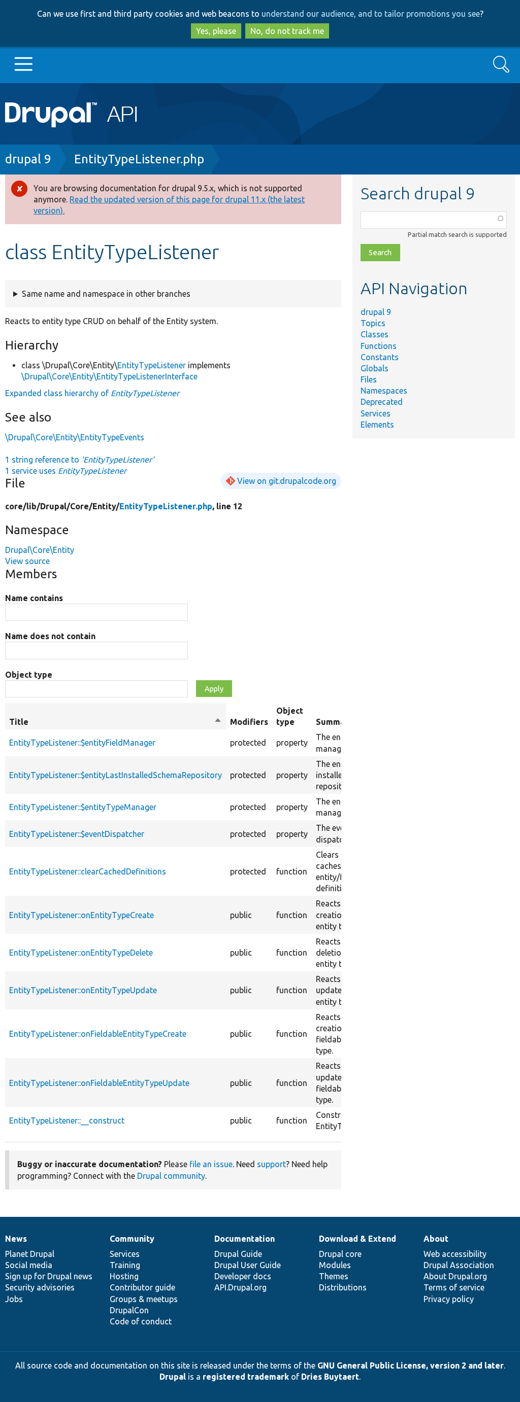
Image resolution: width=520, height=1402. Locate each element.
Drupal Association (459, 1265)
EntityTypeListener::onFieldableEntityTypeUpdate (99, 1083)
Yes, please (216, 31)
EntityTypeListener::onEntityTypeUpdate (83, 990)
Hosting (124, 1276)
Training (125, 1265)
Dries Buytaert (330, 1376)
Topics (373, 323)
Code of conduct (141, 1321)
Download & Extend (357, 1238)
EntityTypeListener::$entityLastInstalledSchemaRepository (115, 775)
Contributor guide (142, 1287)
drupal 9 (28, 159)
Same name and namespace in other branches (106, 293)
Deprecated (382, 401)
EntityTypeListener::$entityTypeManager (82, 807)
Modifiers (249, 721)
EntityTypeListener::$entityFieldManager (82, 742)
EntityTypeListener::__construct (66, 1120)
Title (115, 722)
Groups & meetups (144, 1299)
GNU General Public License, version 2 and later (410, 1365)
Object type (28, 674)
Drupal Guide (238, 1253)
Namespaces (384, 390)
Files (369, 379)
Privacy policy (449, 1299)
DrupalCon (129, 1310)
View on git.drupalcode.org (286, 480)
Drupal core (340, 1253)
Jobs (14, 1299)
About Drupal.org (455, 1276)
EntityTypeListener (151, 365)
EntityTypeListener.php (139, 159)
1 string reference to (79, 459)
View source (27, 561)
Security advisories (40, 1287)
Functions (379, 345)
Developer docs (242, 1276)
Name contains (34, 598)
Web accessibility (455, 1253)
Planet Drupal (29, 1253)
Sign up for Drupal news (48, 1276)
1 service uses (65, 470)
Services (376, 413)
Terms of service (454, 1287)
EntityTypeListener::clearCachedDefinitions (87, 871)
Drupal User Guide (247, 1265)
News (16, 1238)
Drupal (172, 1376)
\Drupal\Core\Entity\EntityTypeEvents (74, 437)
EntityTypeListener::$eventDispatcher (76, 833)
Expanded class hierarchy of (92, 393)
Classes (374, 334)
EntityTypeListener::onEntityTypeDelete (81, 952)
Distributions (343, 1287)
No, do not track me (287, 31)
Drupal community (171, 1175)
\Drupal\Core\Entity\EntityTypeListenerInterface (109, 376)
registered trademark (246, 1376)
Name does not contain (50, 636)
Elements (377, 424)
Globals (374, 368)
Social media (28, 1265)
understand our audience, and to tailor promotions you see (371, 13)
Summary (334, 721)
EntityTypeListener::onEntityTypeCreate (81, 915)
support (271, 1164)
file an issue (211, 1164)
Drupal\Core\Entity (39, 549)
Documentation (244, 1238)
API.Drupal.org (240, 1287)
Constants (380, 357)
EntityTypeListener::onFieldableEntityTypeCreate (97, 1033)
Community (132, 1238)
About (436, 1238)
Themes (333, 1276)
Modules (335, 1265)
